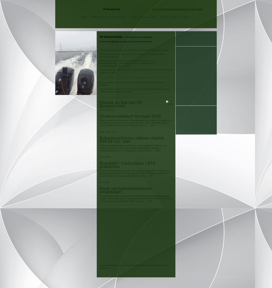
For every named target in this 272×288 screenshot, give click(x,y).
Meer (153, 125)
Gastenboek (185, 17)
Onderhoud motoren (99, 17)
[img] (75, 63)
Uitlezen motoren (118, 17)
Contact (173, 17)
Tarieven (163, 17)
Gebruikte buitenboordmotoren (143, 17)
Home (84, 17)
